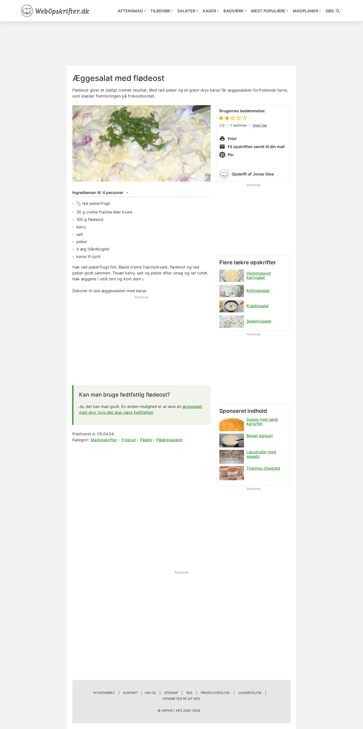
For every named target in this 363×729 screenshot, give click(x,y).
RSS (189, 693)
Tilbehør (160, 10)
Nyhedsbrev (104, 693)
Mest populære (268, 10)
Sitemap (171, 693)
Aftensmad (130, 10)
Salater (186, 10)
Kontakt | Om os (139, 693)
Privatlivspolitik (215, 693)
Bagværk (233, 10)
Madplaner (305, 10)
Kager (209, 10)
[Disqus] (141, 507)
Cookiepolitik (250, 693)
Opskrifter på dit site (181, 699)
